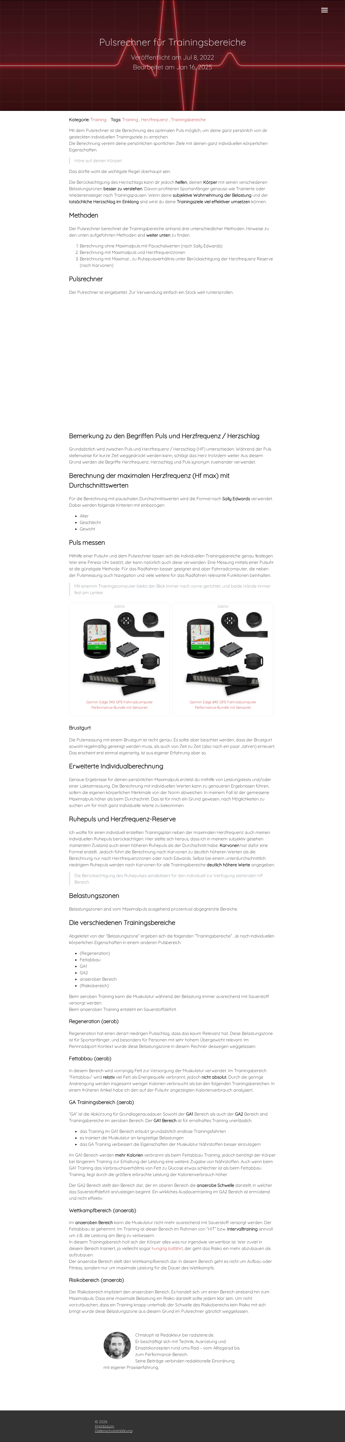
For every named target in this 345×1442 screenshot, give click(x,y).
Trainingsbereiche (188, 119)
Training (98, 119)
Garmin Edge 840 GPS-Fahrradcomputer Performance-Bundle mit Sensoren (223, 699)
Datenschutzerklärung (114, 1430)
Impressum (104, 1426)
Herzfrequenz (154, 119)
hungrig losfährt (167, 1248)
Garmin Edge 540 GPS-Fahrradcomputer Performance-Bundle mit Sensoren (119, 699)
